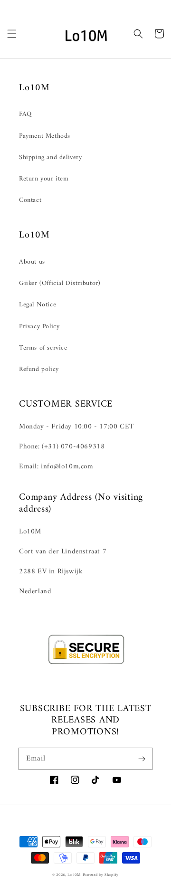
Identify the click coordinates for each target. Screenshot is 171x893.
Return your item (44, 179)
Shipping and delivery (50, 157)
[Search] (138, 33)
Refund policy (39, 369)
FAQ (25, 114)
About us (32, 262)
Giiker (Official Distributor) (59, 283)
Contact (30, 200)
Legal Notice (37, 305)
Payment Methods (44, 136)
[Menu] (11, 33)
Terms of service (43, 348)
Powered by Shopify (101, 875)
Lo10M (74, 875)
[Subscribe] (141, 758)
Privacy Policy (39, 326)
